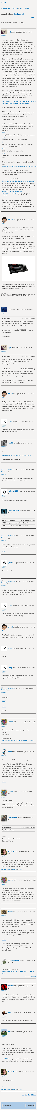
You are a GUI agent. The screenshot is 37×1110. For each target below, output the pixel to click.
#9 (11, 493)
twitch (20, 869)
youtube (14, 869)
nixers (3, 2)
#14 (33, 605)
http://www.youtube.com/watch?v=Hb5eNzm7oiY (17, 455)
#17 (33, 667)
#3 (32, 309)
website (3, 869)
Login (21, 8)
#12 (33, 563)
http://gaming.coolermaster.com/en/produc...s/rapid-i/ (18, 740)
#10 (12, 512)
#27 (8, 988)
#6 (32, 421)
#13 (8, 583)
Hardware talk (19, 14)
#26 (12, 962)
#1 (31, 32)
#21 (8, 794)
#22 (12, 819)
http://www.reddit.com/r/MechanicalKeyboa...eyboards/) (19, 101)
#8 (8, 472)
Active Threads (5, 8)
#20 (33, 752)
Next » (33, 17)
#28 (33, 1012)
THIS (6, 1059)
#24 (34, 880)
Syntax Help (7, 1105)
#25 (34, 912)
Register (27, 8)
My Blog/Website (30, 976)
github (9, 869)
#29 (32, 1032)
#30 (8, 1073)
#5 (33, 394)
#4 (31, 347)
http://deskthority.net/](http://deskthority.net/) (15, 103)
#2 (33, 220)
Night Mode (30, 1105)
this (3, 1048)
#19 (34, 722)
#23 (8, 853)
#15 (34, 627)
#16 (33, 648)
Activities (15, 8)
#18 (8, 690)
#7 (34, 443)
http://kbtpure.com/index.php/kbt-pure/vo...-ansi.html (18, 181)
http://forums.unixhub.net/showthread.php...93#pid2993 (19, 166)
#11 (8, 538)
